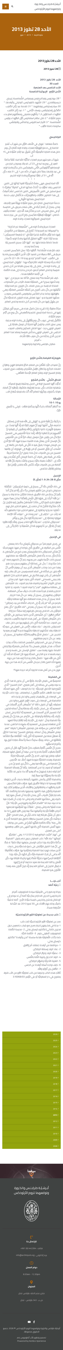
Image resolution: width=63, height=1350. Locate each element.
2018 (55, 1084)
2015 (55, 1102)
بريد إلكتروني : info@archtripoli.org (31, 1255)
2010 (55, 1133)
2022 (55, 1059)
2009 (55, 1140)
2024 (55, 1046)
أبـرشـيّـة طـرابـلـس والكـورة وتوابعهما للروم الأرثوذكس (31, 1190)
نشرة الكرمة (38, 35)
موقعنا (31, 1171)
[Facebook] (34, 1322)
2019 (55, 1077)
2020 (55, 1071)
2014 (55, 1108)
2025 (55, 1040)
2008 (55, 1146)
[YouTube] (29, 1322)
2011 (55, 1127)
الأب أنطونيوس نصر (25, 1338)
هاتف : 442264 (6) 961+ (31, 1248)
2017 (55, 1090)
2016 (55, 1096)
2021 (55, 1065)
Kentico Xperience (37, 1341)
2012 (55, 1121)
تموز (21, 35)
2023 (55, 1053)
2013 (29, 35)
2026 (55, 1034)
